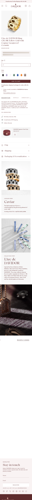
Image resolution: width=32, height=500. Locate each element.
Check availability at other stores (9, 93)
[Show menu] (2, 6)
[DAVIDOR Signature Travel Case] (6, 132)
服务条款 (23, 488)
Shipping (8, 151)
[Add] (15, 134)
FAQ (6, 145)
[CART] (29, 6)
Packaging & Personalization (15, 156)
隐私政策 (19, 488)
